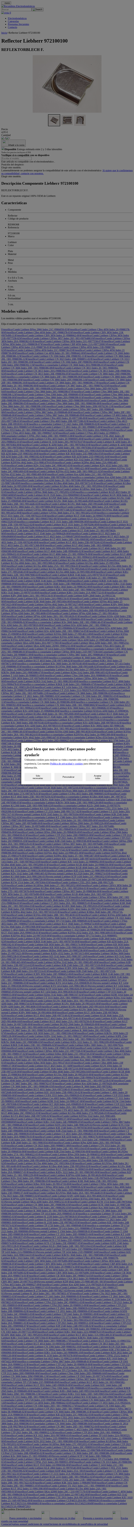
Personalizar (68, 777)
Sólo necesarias (38, 777)
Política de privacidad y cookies (66, 763)
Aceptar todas (97, 777)
